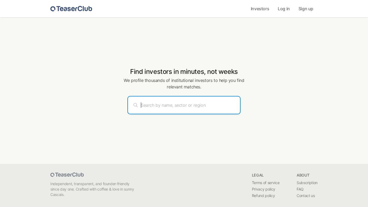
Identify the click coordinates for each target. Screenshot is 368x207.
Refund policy (263, 195)
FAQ (300, 189)
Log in (284, 8)
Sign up (305, 8)
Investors (260, 8)
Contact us (306, 195)
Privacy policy (263, 189)
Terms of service (265, 182)
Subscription (307, 182)
